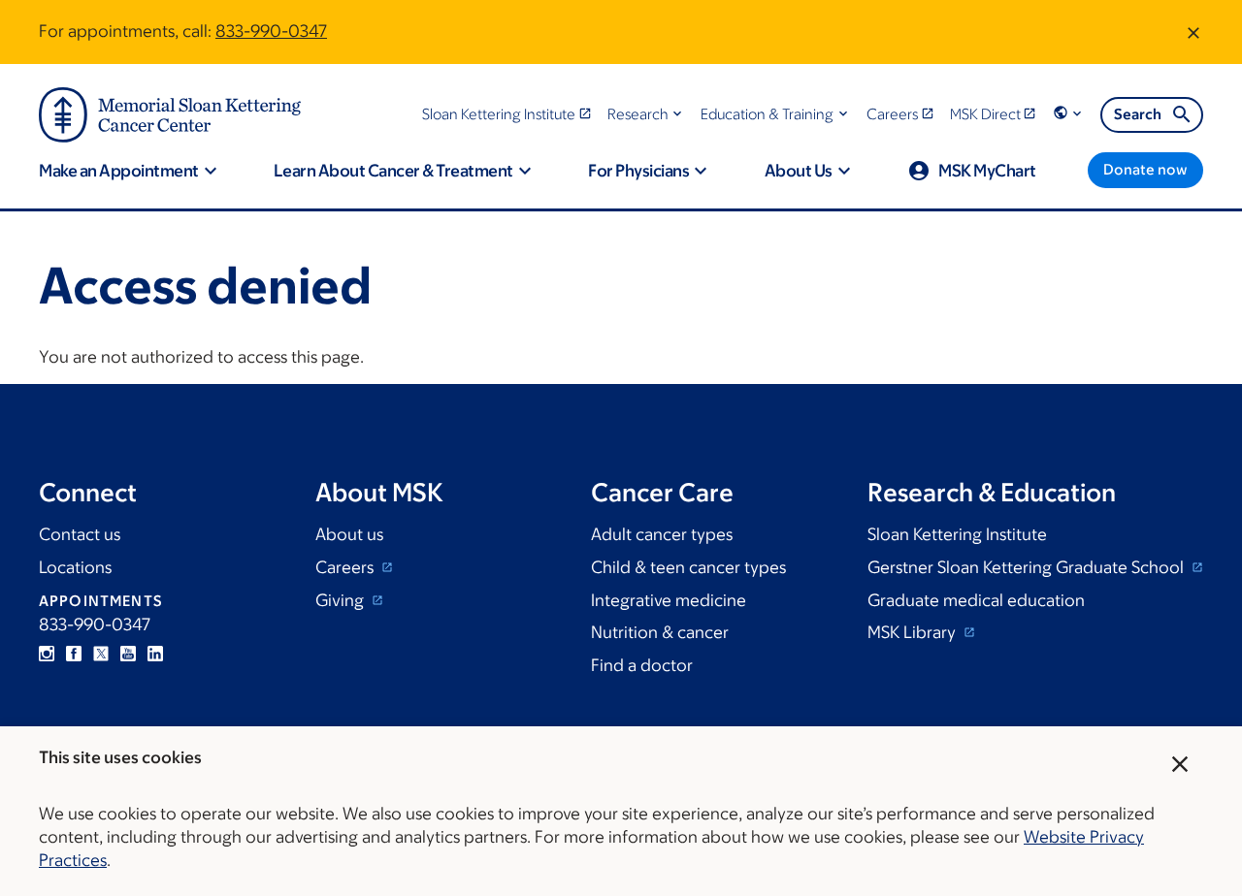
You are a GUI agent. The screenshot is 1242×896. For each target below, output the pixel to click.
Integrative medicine (668, 600)
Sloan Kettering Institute (957, 534)
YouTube (128, 653)
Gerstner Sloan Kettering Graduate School (1027, 567)
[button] (646, 114)
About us (349, 534)
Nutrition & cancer (660, 632)
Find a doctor (642, 665)
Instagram (46, 653)
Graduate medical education (976, 600)
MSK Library (913, 632)
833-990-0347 (271, 31)
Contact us (79, 534)
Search (1137, 114)
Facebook (74, 653)
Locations (75, 567)
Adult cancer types (662, 534)
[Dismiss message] (1193, 32)
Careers (346, 567)
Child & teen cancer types (688, 567)
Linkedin (155, 653)
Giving (341, 600)
